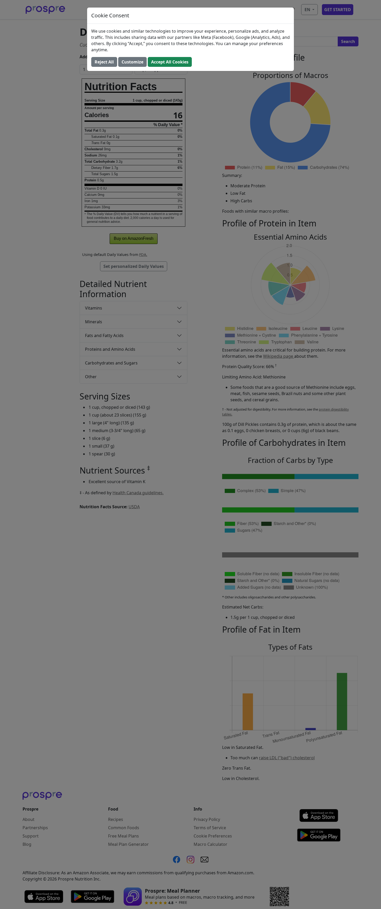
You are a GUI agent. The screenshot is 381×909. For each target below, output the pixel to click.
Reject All (104, 62)
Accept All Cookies (169, 62)
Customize (132, 62)
